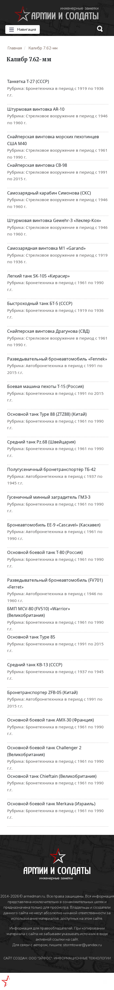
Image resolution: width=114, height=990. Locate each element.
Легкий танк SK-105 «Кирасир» (38, 276)
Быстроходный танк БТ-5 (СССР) (39, 303)
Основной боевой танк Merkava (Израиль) (51, 804)
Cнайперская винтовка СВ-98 (37, 165)
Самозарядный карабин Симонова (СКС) (49, 193)
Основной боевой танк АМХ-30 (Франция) (50, 720)
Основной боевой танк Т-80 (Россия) (45, 552)
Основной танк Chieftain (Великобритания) (52, 776)
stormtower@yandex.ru (82, 944)
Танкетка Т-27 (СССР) (28, 81)
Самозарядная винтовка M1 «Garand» (46, 248)
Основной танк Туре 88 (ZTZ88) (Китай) (47, 414)
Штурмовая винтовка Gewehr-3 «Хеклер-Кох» (54, 220)
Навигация (26, 29)
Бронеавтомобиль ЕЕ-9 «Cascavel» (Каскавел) (53, 525)
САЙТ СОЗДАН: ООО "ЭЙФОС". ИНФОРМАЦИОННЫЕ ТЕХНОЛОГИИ (57, 958)
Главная (14, 48)
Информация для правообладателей (41, 928)
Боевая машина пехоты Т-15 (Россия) (45, 386)
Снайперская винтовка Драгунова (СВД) (48, 331)
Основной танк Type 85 (31, 637)
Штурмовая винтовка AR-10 (35, 109)
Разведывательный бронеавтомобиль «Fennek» (57, 359)
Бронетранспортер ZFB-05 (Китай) (42, 692)
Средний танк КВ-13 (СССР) (34, 665)
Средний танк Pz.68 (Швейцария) (41, 442)
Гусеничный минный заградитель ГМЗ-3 (48, 497)
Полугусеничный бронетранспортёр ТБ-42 (51, 469)
